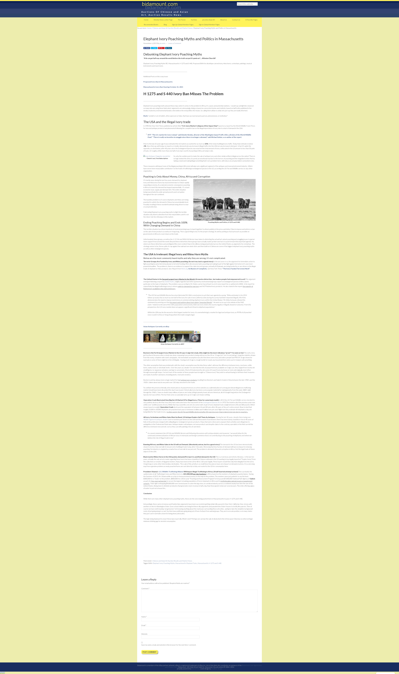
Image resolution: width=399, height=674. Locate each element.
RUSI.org (194, 269)
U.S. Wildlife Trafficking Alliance (171, 472)
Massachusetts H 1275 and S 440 (209, 563)
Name (144, 617)
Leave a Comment (174, 43)
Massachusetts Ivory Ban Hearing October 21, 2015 (163, 87)
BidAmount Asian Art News (168, 6)
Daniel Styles (169, 281)
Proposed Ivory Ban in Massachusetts (158, 82)
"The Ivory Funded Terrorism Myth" (236, 269)
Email (143, 625)
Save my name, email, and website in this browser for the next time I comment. (168, 645)
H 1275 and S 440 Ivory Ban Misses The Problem (183, 93)
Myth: (145, 116)
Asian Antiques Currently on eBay (156, 326)
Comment (145, 588)
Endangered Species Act (211, 402)
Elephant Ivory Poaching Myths (164, 563)
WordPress (196, 669)
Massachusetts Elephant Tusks (186, 563)
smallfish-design (216, 669)
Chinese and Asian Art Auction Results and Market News (172, 561)
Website (144, 634)
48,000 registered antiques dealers (155, 419)
